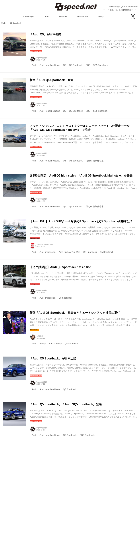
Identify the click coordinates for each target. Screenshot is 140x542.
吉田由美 (39, 336)
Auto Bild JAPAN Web (44, 245)
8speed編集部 (41, 58)
